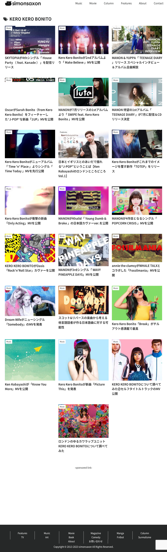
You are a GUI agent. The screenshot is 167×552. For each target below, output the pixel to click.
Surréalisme (144, 537)
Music (47, 533)
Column (145, 533)
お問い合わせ (96, 541)
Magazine (96, 533)
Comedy (95, 537)
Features (22, 533)
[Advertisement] (83, 493)
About (71, 541)
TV (22, 537)
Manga (120, 533)
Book (71, 537)
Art (46, 537)
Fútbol (120, 537)
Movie (71, 533)
